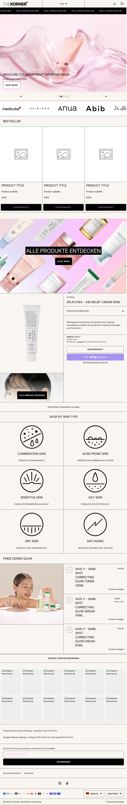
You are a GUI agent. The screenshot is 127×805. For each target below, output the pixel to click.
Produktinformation (77, 310)
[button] (31, 394)
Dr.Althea (70, 296)
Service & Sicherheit (12, 773)
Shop (61, 3)
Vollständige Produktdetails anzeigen (62, 406)
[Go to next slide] (58, 96)
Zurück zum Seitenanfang (62, 659)
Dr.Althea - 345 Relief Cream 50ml (92, 301)
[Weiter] (104, 96)
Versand (79, 341)
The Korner (28, 773)
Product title (13, 184)
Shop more (62, 260)
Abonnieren (62, 762)
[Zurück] (20, 96)
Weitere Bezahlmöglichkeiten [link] (93, 361)
